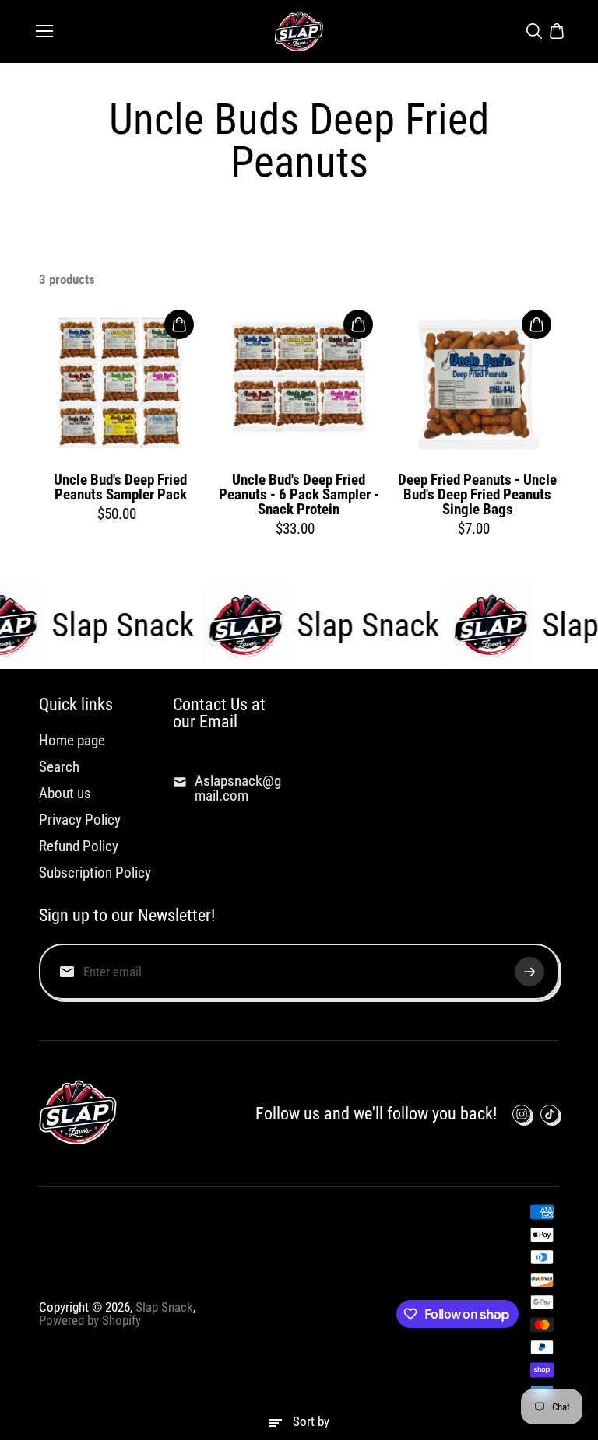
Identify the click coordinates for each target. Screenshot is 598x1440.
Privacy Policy (80, 819)
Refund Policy (78, 846)
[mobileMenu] (44, 31)
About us (65, 793)
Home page (72, 740)
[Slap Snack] (298, 31)
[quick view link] (179, 324)
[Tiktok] (549, 1114)
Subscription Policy (95, 872)
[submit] (529, 971)
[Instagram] (521, 1114)
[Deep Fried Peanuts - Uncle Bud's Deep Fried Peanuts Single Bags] (477, 383)
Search (59, 766)
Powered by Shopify (90, 1320)
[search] (534, 31)
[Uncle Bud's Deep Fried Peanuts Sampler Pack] (120, 383)
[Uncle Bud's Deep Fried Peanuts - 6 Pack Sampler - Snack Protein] (298, 383)
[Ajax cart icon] (556, 31)
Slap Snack (164, 1307)
